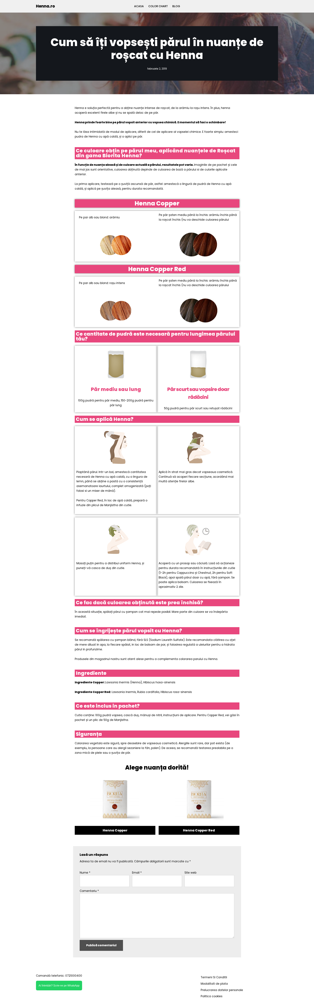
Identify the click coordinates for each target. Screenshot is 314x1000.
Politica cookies (211, 996)
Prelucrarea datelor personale (222, 990)
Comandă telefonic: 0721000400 (59, 976)
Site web (190, 873)
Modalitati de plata (214, 984)
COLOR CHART (158, 6)
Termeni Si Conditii (214, 977)
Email (137, 873)
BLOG (176, 6)
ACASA (139, 6)
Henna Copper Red (199, 830)
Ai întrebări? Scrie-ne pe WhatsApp (59, 985)
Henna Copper (115, 830)
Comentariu (89, 891)
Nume (85, 873)
